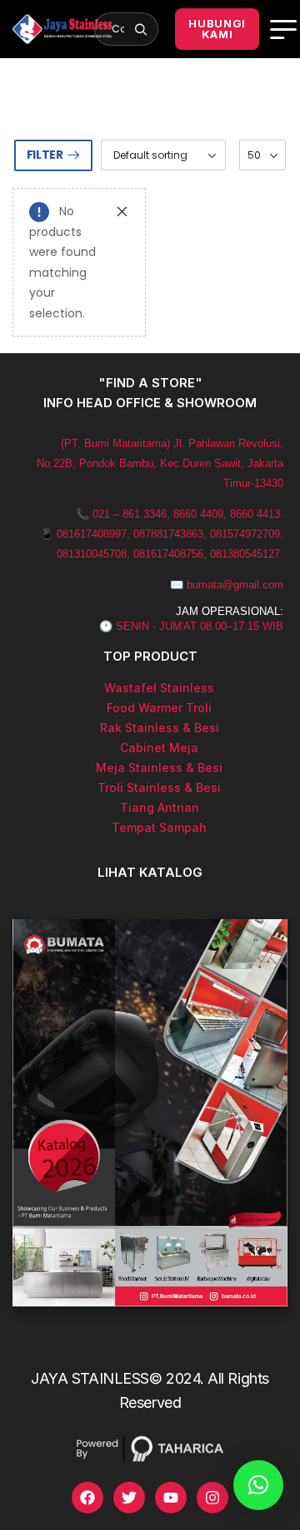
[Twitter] (129, 1497)
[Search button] (140, 29)
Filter (45, 154)
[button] (258, 1485)
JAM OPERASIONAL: (229, 611)
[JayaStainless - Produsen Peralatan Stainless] (62, 29)
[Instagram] (212, 1497)
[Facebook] (87, 1497)
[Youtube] (171, 1497)
